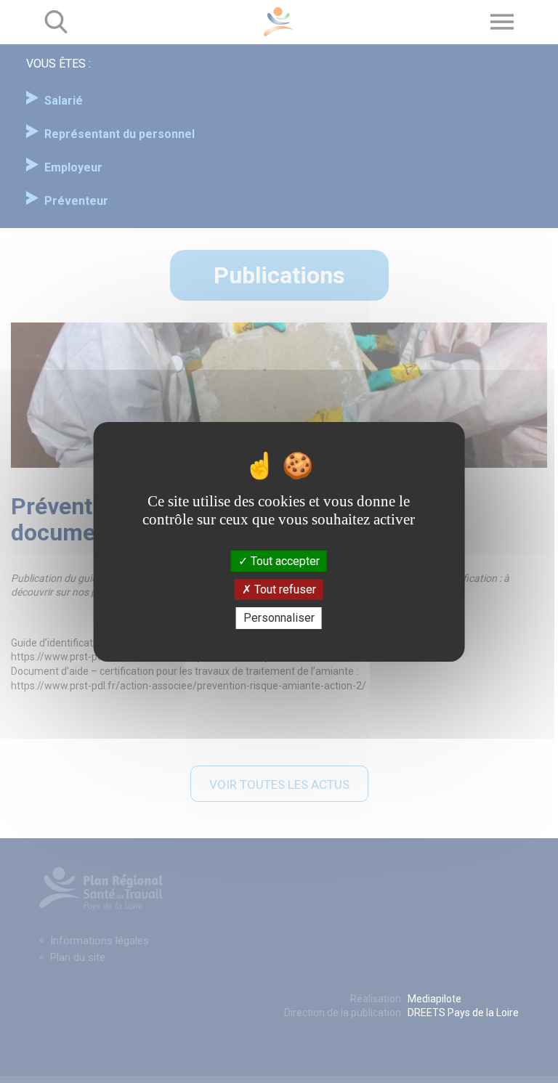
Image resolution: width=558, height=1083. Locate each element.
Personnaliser (279, 618)
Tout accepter (284, 561)
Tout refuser (283, 589)
